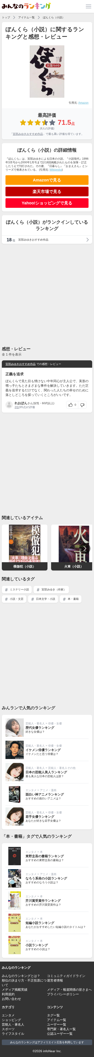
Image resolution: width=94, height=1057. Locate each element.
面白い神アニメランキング (45, 794)
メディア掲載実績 (14, 989)
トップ (6, 17)
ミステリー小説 (19, 589)
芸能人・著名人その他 (62, 768)
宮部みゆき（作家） (53, 589)
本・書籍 (73, 599)
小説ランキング (37, 945)
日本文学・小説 (45, 599)
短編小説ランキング (40, 923)
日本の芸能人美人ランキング (46, 772)
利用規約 (8, 994)
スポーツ (8, 1029)
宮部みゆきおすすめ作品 (28, 134)
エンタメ (31, 790)
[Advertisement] (47, 295)
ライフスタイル (13, 1033)
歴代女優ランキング (40, 727)
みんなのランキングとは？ (21, 976)
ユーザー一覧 (56, 1024)
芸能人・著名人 (35, 723)
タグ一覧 (53, 1015)
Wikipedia (56, 169)
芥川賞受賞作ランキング (43, 900)
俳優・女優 (55, 723)
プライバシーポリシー (63, 994)
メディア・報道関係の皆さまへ (69, 989)
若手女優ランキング (40, 816)
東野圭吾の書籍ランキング (45, 856)
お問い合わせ (11, 999)
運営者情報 (55, 980)
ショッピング (11, 1020)
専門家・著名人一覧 (61, 1029)
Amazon (83, 102)
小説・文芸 (16, 599)
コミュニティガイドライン (66, 976)
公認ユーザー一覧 (60, 1033)
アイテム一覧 (26, 17)
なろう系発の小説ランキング (46, 878)
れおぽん (21, 403)
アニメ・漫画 (48, 790)
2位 (17, 407)
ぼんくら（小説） (54, 17)
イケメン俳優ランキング (43, 750)
